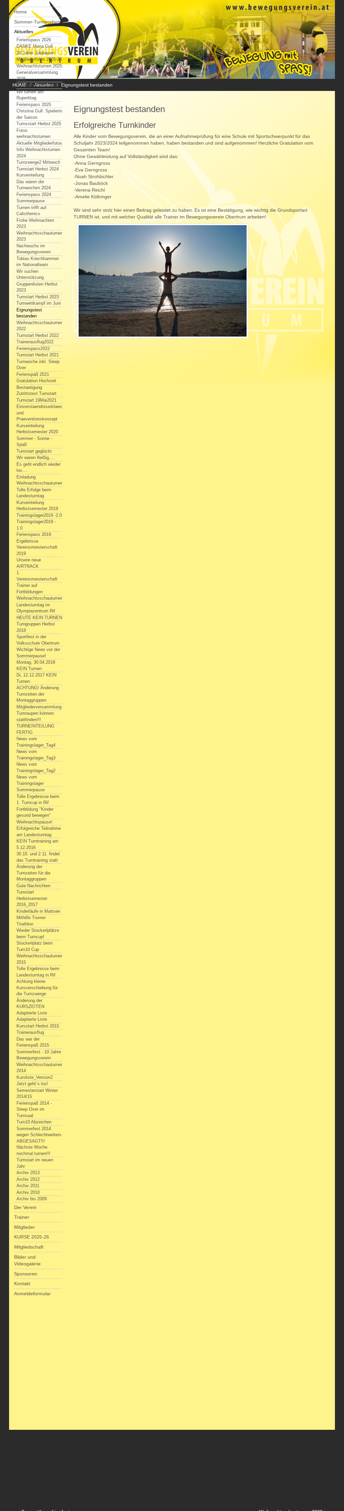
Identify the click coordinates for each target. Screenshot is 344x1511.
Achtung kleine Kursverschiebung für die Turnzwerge (37, 987)
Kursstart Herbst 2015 (37, 1025)
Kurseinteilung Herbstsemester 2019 (37, 505)
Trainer (21, 1217)
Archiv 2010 (28, 1192)
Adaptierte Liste (31, 1019)
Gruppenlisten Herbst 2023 (36, 287)
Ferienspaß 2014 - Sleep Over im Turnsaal (34, 1109)
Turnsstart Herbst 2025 (38, 123)
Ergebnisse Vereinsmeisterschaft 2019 (36, 547)
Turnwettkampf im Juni (38, 303)
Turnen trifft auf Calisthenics (31, 210)
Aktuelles (23, 31)
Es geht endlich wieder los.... (38, 467)
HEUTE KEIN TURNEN (39, 617)
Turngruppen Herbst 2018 (35, 627)
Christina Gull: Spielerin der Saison (39, 114)
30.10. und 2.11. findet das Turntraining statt (38, 857)
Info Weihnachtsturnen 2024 (38, 152)
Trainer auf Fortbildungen (29, 588)
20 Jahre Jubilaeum (35, 52)
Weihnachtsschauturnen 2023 (39, 236)
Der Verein (25, 1207)
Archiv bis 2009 (31, 1198)
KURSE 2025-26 (31, 1237)
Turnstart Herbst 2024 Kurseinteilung (37, 172)
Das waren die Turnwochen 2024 (33, 185)
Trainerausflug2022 (34, 341)
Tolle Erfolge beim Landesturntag (33, 493)
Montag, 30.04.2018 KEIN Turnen (35, 665)
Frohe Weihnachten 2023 (35, 223)
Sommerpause (30, 200)
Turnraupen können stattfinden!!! (35, 716)
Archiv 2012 (28, 1179)
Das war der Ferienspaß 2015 (32, 1042)
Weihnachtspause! (34, 821)
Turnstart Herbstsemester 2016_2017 (31, 898)
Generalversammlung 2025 (37, 75)
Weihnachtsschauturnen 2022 (39, 326)
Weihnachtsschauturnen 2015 (39, 959)
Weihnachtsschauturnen (39, 598)
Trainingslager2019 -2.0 (39, 515)
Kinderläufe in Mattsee (38, 911)
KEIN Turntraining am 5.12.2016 (37, 844)
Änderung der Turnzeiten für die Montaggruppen (33, 873)
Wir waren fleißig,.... (35, 457)
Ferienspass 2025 (33, 104)
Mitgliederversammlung (38, 706)
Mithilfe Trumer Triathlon (31, 920)
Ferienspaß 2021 (32, 374)
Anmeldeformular (32, 1293)
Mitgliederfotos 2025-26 (39, 59)
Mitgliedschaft (28, 1247)
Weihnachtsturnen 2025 (39, 65)
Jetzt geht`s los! (32, 1083)
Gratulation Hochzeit (36, 380)
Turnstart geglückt (34, 451)
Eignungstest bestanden (29, 313)
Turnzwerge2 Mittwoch (38, 162)
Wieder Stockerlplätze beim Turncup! (37, 933)
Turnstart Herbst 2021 (37, 354)
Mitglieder (24, 1227)
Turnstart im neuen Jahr (34, 1163)
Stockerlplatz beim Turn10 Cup (34, 946)
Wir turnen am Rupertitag (30, 95)
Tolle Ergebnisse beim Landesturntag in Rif (37, 971)
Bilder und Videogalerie (27, 1260)
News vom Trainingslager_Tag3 (35, 754)
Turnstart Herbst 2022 (37, 335)
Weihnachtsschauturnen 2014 (39, 1067)
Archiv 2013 (28, 1172)
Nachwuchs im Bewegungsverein (33, 249)
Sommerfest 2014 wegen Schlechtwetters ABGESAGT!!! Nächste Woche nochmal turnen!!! (38, 1141)
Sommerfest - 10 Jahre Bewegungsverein (38, 1055)
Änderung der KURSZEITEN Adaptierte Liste (31, 1006)
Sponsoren (25, 1273)
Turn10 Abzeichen (33, 1121)
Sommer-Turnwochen (37, 21)
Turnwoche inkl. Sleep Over (37, 364)
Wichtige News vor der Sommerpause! (38, 652)
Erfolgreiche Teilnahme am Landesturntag (38, 831)
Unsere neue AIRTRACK (28, 563)
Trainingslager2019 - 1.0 (36, 525)
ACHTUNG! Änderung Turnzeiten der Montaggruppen (37, 694)
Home (20, 11)
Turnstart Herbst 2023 (37, 296)
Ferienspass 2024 (33, 194)
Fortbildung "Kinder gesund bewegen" (34, 812)
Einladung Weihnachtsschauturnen (39, 480)
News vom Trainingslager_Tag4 (35, 742)
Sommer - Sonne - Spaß (34, 441)
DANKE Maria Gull (34, 46)
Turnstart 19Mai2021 (36, 400)
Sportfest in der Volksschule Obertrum (37, 640)
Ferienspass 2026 (33, 39)
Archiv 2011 (27, 1185)
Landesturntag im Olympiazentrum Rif (35, 608)
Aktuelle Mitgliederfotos (39, 143)
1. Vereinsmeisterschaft (36, 576)
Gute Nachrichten (33, 885)
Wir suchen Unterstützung (30, 274)
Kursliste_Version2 (34, 1077)
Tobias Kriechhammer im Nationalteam (37, 261)
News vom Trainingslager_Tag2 (35, 767)
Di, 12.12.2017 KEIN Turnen (36, 678)
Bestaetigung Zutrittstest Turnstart (36, 390)
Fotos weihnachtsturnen (33, 133)
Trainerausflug (30, 1032)
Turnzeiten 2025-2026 (37, 85)
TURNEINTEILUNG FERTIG (35, 729)
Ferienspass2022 (33, 348)
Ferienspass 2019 (33, 534)
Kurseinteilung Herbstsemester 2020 (37, 429)
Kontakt (22, 1283)
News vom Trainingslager (30, 780)
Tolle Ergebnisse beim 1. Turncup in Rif (37, 799)
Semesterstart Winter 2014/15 (37, 1093)
